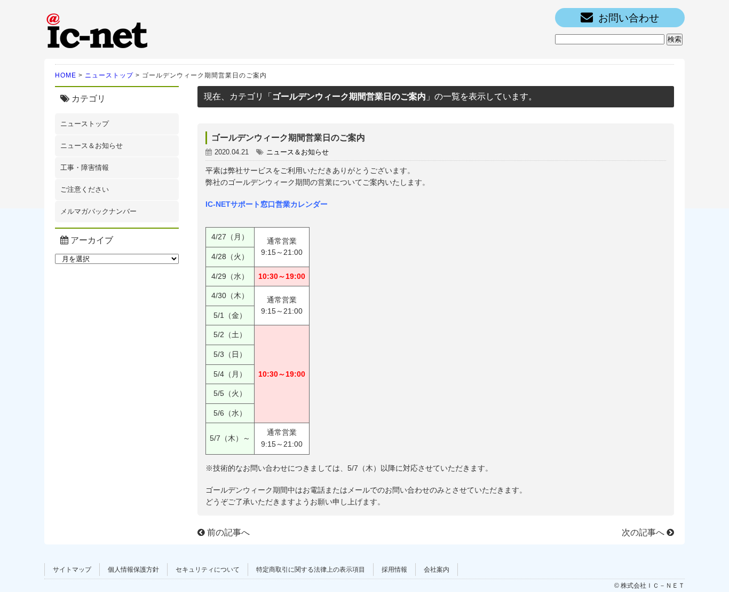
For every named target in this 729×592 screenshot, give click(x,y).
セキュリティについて (208, 569)
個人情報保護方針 (133, 569)
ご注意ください (84, 189)
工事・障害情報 (84, 167)
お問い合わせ (628, 18)
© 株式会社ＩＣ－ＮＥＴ (649, 585)
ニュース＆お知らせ (91, 146)
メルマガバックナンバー (98, 211)
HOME (65, 75)
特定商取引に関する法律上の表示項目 (310, 569)
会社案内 (436, 569)
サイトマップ (72, 569)
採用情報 (394, 569)
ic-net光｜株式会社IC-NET (97, 29)
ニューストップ (109, 75)
